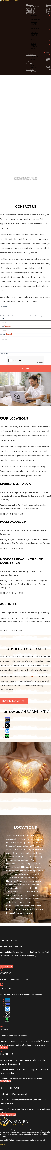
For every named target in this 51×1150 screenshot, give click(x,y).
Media (48, 61)
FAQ (48, 59)
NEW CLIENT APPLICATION (13, 700)
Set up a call (6, 966)
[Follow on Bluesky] (7, 730)
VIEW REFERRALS (8, 1114)
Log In (2, 1144)
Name (5, 318)
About (48, 5)
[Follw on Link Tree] (7, 736)
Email (5, 326)
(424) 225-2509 (21, 979)
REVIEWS (4, 1047)
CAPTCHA (4, 354)
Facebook (3, 307)
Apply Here (5, 1081)
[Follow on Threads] (7, 725)
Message (6, 334)
